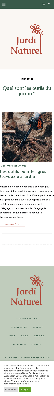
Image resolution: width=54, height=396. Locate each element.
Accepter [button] (25, 389)
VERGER (25, 336)
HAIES (2, 166)
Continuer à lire (13, 224)
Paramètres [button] (10, 389)
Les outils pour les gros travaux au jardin (23, 174)
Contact (36, 344)
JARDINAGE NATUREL (16, 166)
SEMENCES (39, 336)
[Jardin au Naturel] (27, 38)
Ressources (19, 344)
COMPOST (38, 327)
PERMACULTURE (19, 327)
